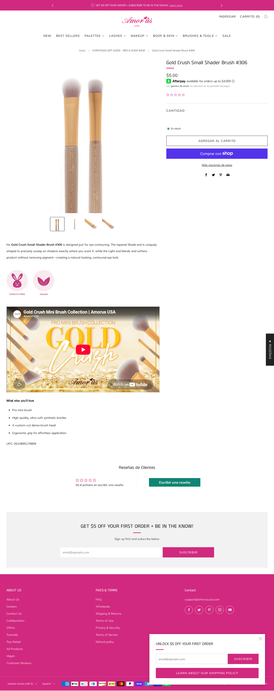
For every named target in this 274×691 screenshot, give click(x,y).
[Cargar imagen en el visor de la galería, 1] (57, 224)
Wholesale (103, 606)
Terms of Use (104, 620)
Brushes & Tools (198, 36)
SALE (226, 36)
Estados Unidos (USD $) (20, 684)
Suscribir (243, 659)
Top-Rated (13, 641)
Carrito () (250, 16)
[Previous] (52, 5)
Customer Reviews (18, 663)
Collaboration (15, 620)
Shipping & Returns (108, 613)
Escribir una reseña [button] (174, 482)
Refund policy (105, 641)
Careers (11, 606)
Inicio (82, 50)
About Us (12, 599)
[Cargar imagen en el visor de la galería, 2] (74, 224)
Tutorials (12, 634)
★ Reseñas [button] (270, 349)
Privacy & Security (108, 627)
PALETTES (93, 36)
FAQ (99, 599)
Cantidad (175, 110)
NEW (47, 36)
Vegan (10, 656)
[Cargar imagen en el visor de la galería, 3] (92, 224)
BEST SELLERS (68, 36)
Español (46, 684)
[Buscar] (266, 16)
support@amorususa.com (202, 599)
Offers (10, 627)
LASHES (115, 36)
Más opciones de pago (217, 164)
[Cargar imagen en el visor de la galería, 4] (109, 224)
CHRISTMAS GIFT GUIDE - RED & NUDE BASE (118, 50)
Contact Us (14, 613)
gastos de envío (180, 85)
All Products (14, 649)
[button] (175, 95)
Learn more (176, 5)
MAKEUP (137, 36)
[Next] (221, 5)
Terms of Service (107, 634)
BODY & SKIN (163, 36)
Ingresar (227, 16)
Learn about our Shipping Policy (207, 673)
